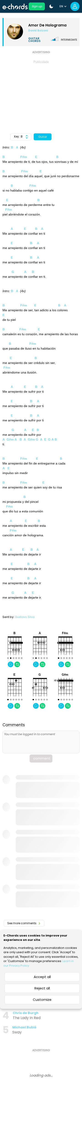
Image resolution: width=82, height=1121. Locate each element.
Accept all (42, 976)
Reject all (42, 988)
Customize (42, 999)
